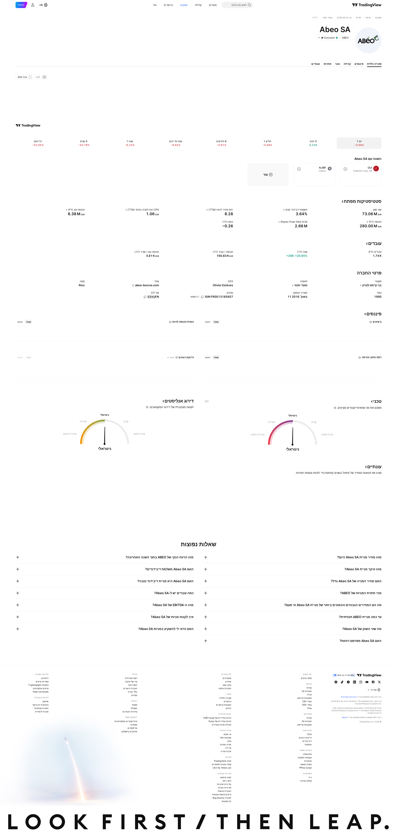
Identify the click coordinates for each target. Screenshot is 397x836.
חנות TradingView (222, 761)
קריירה (228, 748)
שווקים (183, 5)
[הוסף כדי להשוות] (345, 169)
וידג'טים (45, 678)
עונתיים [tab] (315, 63)
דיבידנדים (307, 741)
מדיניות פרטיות (224, 784)
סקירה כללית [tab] (374, 63)
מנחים (134, 695)
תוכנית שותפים (41, 708)
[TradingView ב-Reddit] (336, 682)
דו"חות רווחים (305, 737)
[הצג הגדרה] (371, 209)
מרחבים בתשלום (129, 731)
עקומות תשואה (305, 757)
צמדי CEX (307, 701)
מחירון (228, 681)
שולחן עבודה (306, 780)
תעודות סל (307, 691)
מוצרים (213, 5)
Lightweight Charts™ (38, 685)
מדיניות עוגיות (224, 787)
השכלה (134, 708)
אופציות (308, 761)
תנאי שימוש (225, 777)
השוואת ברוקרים (223, 704)
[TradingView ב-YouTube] (367, 682)
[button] (206, 5)
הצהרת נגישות (224, 791)
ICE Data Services (349, 697)
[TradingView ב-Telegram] (348, 682)
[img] (322, 37)
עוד (154, 5)
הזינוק (228, 708)
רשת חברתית (131, 678)
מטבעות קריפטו (304, 698)
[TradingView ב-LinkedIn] (354, 682)
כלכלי (309, 734)
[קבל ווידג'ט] (38, 77)
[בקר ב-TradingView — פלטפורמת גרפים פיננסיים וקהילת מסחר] (28, 125)
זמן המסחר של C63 (222, 767)
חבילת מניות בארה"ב (221, 724)
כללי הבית (132, 691)
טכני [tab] (337, 63)
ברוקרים (168, 5)
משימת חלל (225, 737)
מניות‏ (309, 687)
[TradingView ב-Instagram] (361, 682)
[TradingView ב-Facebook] (373, 682)
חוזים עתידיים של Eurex (220, 721)
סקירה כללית (225, 698)
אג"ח (309, 694)
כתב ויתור (226, 780)
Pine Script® (305, 767)
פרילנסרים (132, 728)
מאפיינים (227, 678)
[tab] (216, 322)
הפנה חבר (132, 685)
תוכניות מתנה (225, 688)
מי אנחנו (227, 734)
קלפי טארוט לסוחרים (221, 764)
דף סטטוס (226, 801)
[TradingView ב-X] (379, 682)
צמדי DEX (307, 704)
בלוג (229, 741)
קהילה (198, 5)
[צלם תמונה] (44, 77)
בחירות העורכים (130, 711)
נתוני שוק (227, 685)
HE (41, 5)
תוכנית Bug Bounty (222, 797)
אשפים (134, 724)
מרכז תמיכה (225, 744)
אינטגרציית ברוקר (40, 704)
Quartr (344, 717)
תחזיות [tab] (327, 63)
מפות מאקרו (306, 764)
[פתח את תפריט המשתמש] (33, 5)
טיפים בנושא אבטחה (221, 794)
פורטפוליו (307, 754)
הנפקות (308, 744)
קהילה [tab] (347, 63)
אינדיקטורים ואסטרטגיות (125, 721)
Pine (309, 708)
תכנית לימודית (42, 711)
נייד (310, 777)
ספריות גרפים (42, 681)
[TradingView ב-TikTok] (342, 682)
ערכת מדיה (226, 751)
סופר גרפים (306, 678)
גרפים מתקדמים (41, 688)
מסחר (134, 704)
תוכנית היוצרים (130, 688)
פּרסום (45, 701)
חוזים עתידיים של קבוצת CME (217, 717)
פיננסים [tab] (359, 63)
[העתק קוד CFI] (145, 297)
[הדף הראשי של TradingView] (366, 5)
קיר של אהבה (131, 681)
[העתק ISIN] (202, 297)
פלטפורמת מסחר (40, 691)
